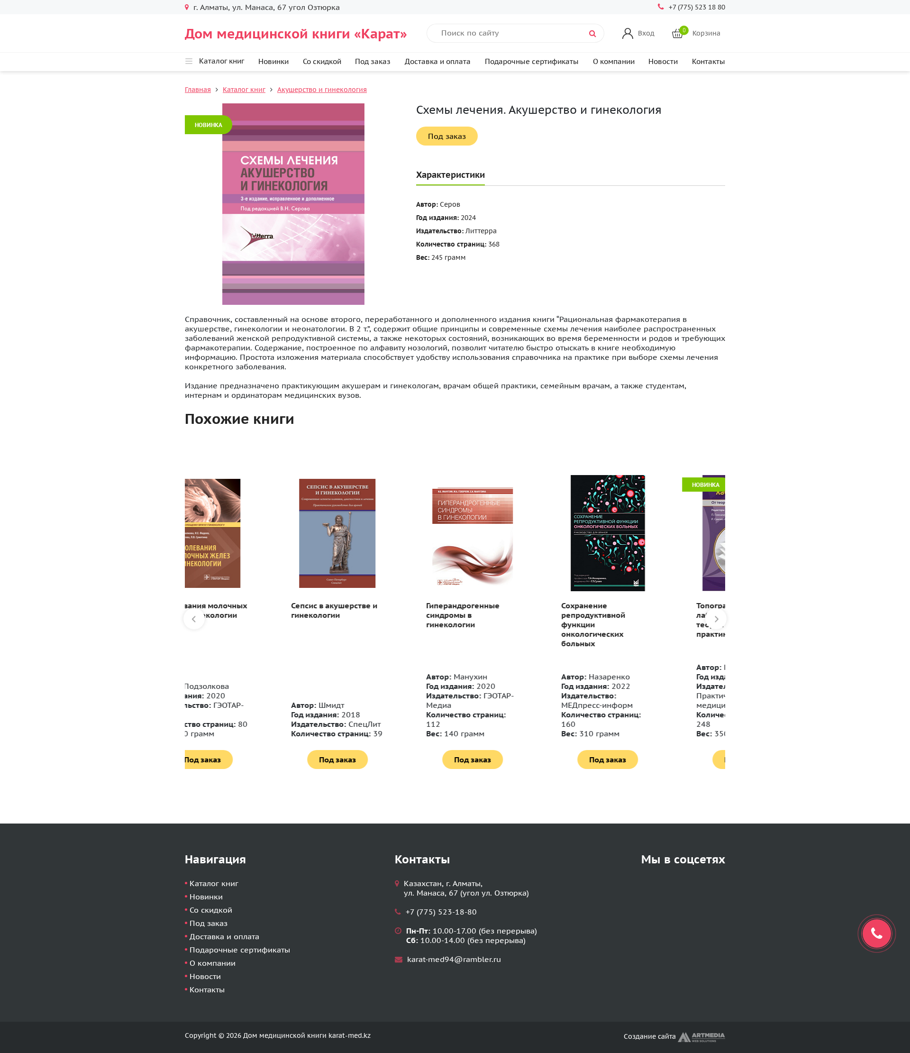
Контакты (708, 61)
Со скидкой (322, 61)
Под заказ (373, 61)
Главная (198, 89)
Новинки (273, 61)
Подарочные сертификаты (532, 61)
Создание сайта (651, 1036)
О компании (614, 61)
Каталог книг (244, 89)
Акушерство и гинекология (322, 89)
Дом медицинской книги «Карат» (296, 33)
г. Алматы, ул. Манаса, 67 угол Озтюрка (266, 7)
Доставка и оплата (438, 61)
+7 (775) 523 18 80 (697, 7)
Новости (663, 61)
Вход (646, 33)
